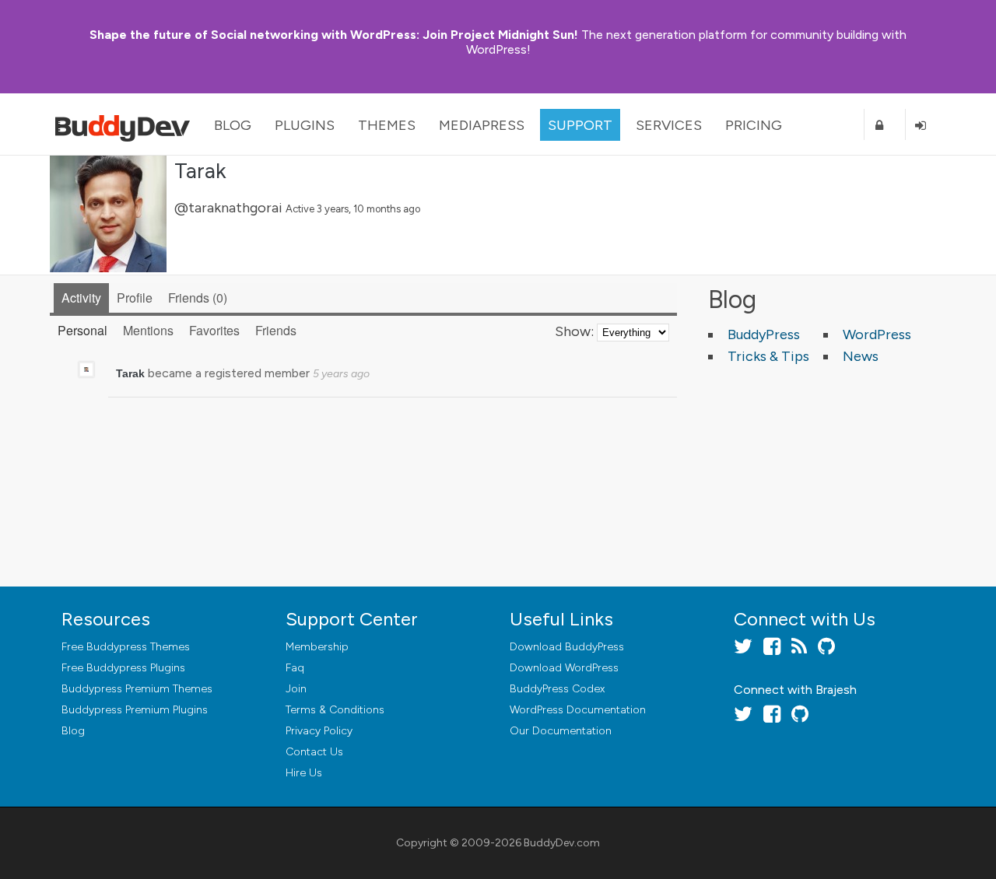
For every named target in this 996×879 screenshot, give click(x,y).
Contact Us (314, 751)
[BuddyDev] (126, 124)
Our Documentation (561, 730)
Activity (81, 297)
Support (580, 125)
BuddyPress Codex (557, 688)
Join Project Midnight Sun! (333, 34)
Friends (195, 297)
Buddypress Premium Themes (136, 688)
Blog (232, 125)
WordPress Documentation (578, 709)
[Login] (926, 125)
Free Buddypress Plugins (123, 667)
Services (669, 125)
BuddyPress (764, 334)
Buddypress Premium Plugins (134, 709)
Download (567, 646)
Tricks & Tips (768, 356)
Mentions (148, 330)
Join (296, 688)
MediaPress (481, 125)
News (861, 356)
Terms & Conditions (335, 709)
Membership (317, 646)
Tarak (200, 170)
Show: (574, 331)
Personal (82, 330)
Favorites (214, 330)
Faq (295, 667)
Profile (135, 297)
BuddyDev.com (562, 842)
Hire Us (304, 772)
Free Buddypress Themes (125, 646)
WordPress (877, 334)
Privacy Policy (319, 730)
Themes (387, 125)
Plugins (305, 125)
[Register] (884, 125)
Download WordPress (564, 667)
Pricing (753, 125)
